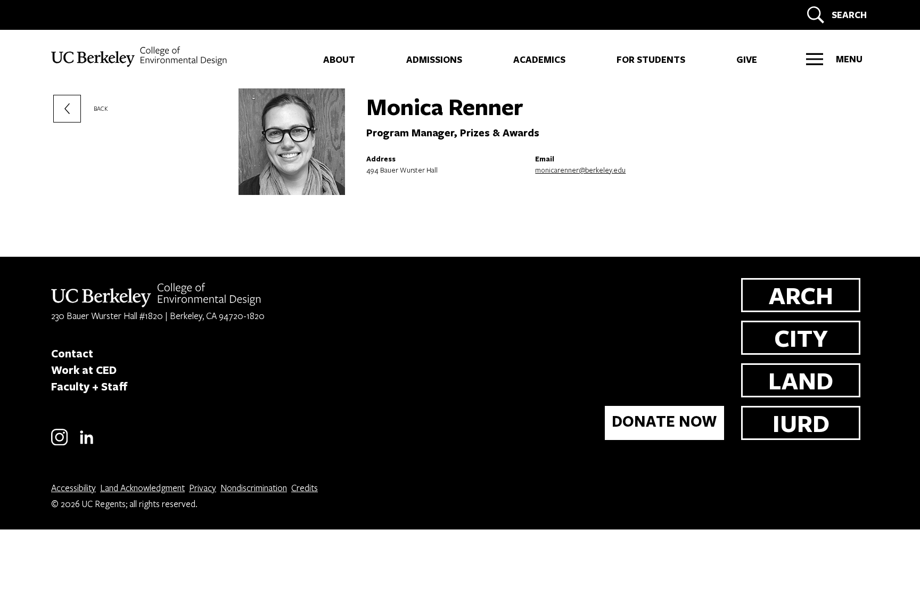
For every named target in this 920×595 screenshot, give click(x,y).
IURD (801, 422)
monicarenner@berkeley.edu (580, 170)
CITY (801, 337)
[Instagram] (59, 443)
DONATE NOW (664, 421)
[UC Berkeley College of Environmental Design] (140, 57)
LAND (800, 380)
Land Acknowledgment (142, 488)
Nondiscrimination (253, 488)
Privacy (202, 488)
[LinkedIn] (86, 443)
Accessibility (73, 488)
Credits (304, 488)
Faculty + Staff (89, 386)
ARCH (801, 295)
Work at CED (84, 369)
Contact (72, 353)
